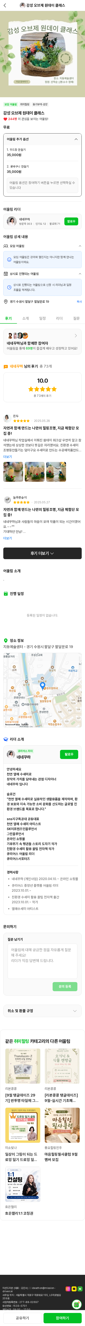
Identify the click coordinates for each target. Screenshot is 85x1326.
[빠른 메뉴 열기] (77, 1304)
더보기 (7, 457)
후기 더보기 (40, 553)
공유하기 (22, 1318)
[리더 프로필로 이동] (23, 5)
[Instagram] (68, 1288)
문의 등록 (65, 986)
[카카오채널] (74, 1288)
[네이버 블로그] (80, 1288)
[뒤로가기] (5, 5)
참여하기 (62, 1318)
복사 (79, 301)
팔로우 (69, 754)
